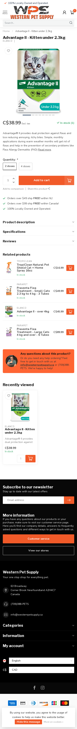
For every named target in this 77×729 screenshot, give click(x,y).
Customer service (38, 539)
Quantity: (10, 160)
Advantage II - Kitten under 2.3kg (33, 31)
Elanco (8, 41)
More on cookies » (53, 721)
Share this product (38, 188)
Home (6, 31)
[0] (72, 12)
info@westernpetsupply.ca (37, 365)
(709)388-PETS (20, 604)
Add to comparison (13, 188)
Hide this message (28, 722)
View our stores (38, 550)
